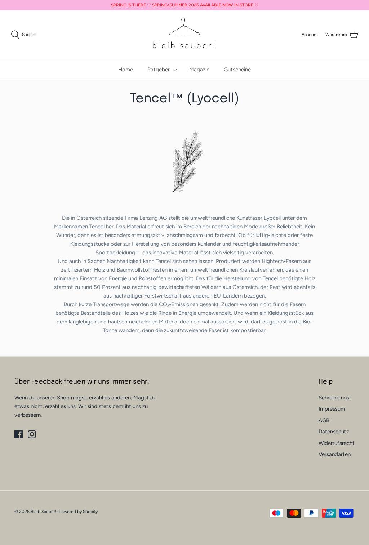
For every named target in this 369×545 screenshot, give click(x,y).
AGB (324, 420)
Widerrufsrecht (337, 443)
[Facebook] (18, 434)
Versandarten (335, 454)
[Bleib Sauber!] (184, 35)
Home (125, 69)
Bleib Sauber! (44, 511)
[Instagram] (32, 434)
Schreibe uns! (335, 397)
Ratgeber (158, 69)
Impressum (332, 409)
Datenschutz (334, 431)
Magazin (199, 69)
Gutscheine (237, 69)
